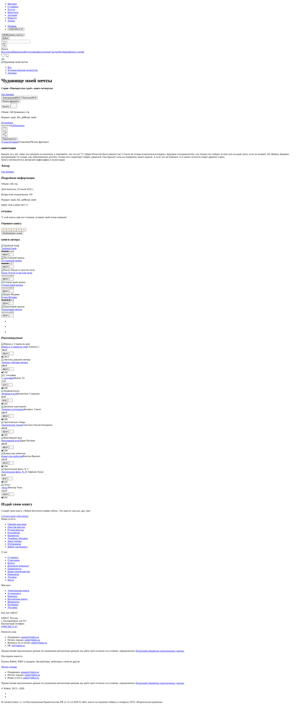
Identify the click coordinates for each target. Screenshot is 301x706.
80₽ (5, 400)
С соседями (7, 378)
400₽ (5, 254)
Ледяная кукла (9, 393)
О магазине (14, 560)
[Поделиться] (4, 134)
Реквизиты (13, 574)
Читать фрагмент (11, 101)
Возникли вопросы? (18, 565)
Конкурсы (13, 12)
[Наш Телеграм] (9, 696)
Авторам (12, 15)
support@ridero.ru (30, 637)
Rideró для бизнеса (17, 546)
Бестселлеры (31, 52)
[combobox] (150, 41)
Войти (5, 38)
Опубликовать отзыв (12, 233)
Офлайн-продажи (17, 524)
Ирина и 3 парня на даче (14, 346)
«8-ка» (4, 487)
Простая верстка (16, 527)
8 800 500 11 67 (9, 626)
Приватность (14, 568)
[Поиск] (4, 45)
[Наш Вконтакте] (9, 693)
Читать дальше (9, 667)
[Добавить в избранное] (4, 129)
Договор (12, 577)
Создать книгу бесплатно (14, 516)
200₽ (5, 315)
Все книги (6, 52)
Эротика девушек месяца (14, 362)
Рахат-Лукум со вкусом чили (16, 272)
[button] (150, 45)
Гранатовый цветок (11, 309)
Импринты (18, 52)
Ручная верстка (16, 530)
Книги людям (76, 52)
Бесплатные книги (17, 599)
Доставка (12, 607)
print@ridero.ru (32, 640)
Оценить (19, 125)
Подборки (64, 52)
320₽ (5, 303)
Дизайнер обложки (18, 538)
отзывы (14, 142)
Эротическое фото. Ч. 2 (13, 472)
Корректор (13, 535)
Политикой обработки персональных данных (160, 651)
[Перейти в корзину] (7, 56)
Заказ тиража (14, 541)
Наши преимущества (19, 571)
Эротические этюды (12, 425)
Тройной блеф (8, 248)
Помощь (12, 26)
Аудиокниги (14, 593)
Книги (11, 563)
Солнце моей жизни (12, 285)
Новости (12, 18)
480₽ (5, 416)
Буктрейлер (14, 532)
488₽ (5, 369)
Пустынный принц (11, 260)
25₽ (5, 385)
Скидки (54, 52)
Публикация (14, 544)
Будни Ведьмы (9, 297)
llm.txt (11, 580)
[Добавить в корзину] (13, 105)
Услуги (11, 9)
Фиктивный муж (10, 440)
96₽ (5, 479)
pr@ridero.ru (18, 645)
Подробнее (7, 122)
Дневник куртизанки (12, 409)
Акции (11, 20)
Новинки (12, 596)
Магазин (12, 4)
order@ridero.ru (39, 642)
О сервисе (13, 6)
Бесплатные (44, 52)
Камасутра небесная (12, 456)
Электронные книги (18, 590)
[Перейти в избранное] (3, 56)
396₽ (5, 353)
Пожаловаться (9, 139)
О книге (5, 142)
